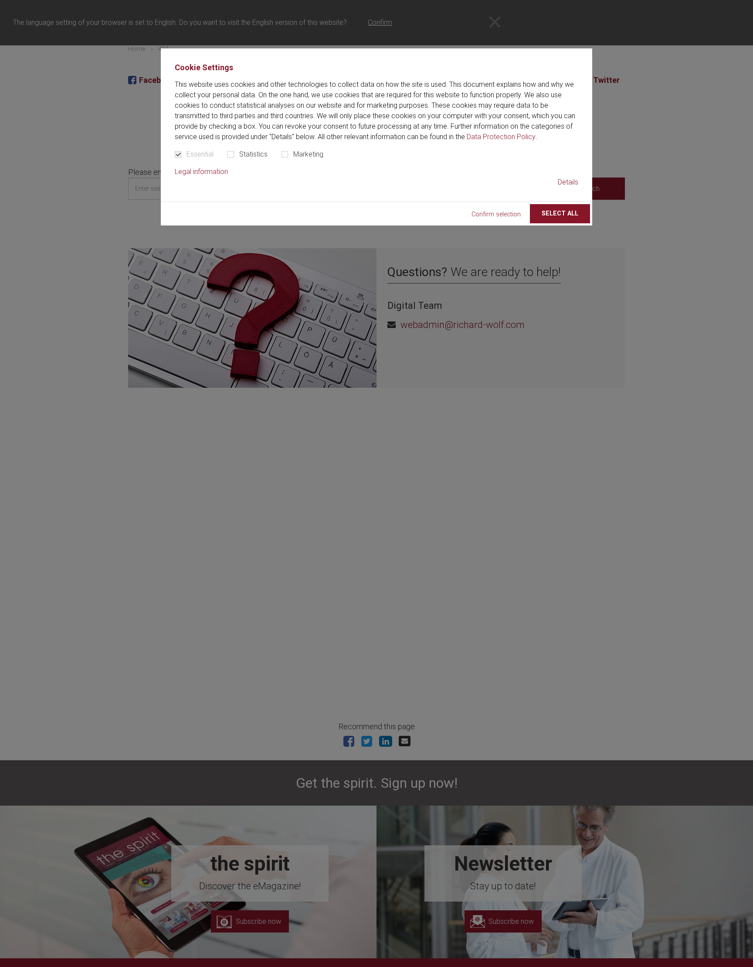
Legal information (201, 171)
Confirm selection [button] (496, 214)
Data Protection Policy (501, 137)
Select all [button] (560, 213)
